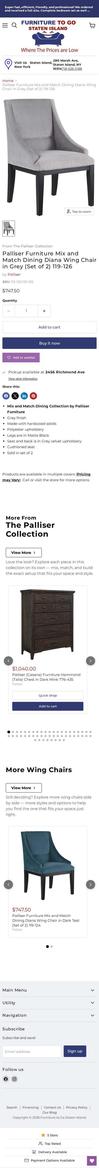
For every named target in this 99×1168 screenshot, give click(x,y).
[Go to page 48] (56, 740)
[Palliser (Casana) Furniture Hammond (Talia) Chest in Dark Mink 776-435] (47, 624)
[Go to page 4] (21, 732)
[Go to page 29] (37, 736)
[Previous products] (8, 660)
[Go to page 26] (25, 736)
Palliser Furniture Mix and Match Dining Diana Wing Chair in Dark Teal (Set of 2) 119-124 (45, 920)
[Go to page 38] (74, 736)
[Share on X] (15, 395)
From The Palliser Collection (27, 246)
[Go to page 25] (21, 736)
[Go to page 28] (33, 736)
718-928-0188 (72, 68)
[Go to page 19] (82, 732)
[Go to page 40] (82, 736)
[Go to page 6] (29, 732)
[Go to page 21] (90, 732)
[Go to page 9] (41, 732)
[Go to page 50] (64, 740)
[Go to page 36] (66, 736)
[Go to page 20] (86, 732)
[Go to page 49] (60, 740)
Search (11, 1107)
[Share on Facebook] (6, 395)
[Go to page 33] (54, 736)
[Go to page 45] (43, 740)
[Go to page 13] (58, 732)
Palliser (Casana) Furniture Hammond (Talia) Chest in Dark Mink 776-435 (46, 677)
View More (21, 552)
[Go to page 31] (45, 736)
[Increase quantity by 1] (44, 311)
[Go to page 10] (45, 732)
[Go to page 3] (17, 732)
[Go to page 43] (35, 740)
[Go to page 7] (33, 732)
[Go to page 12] (54, 732)
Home (7, 81)
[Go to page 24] (17, 736)
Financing (31, 1107)
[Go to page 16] (70, 732)
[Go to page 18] (78, 732)
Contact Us (52, 1107)
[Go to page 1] (8, 732)
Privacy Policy (76, 1107)
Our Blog (50, 1112)
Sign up (75, 1051)
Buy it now (49, 343)
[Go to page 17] (74, 732)
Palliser (14, 274)
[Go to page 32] (50, 736)
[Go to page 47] (51, 740)
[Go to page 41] (86, 736)
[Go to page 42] (90, 736)
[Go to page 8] (37, 732)
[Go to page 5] (25, 732)
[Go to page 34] (58, 736)
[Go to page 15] (66, 732)
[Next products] (90, 660)
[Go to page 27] (29, 736)
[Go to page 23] (13, 736)
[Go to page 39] (78, 736)
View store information (22, 379)
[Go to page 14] (62, 732)
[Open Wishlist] (92, 1161)
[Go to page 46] (47, 740)
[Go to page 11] (50, 732)
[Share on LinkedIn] (24, 395)
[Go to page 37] (70, 736)
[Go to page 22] (9, 736)
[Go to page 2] (13, 732)
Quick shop (48, 695)
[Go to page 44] (39, 740)
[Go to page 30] (41, 736)
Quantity (9, 300)
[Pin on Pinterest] (33, 395)
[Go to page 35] (62, 736)
